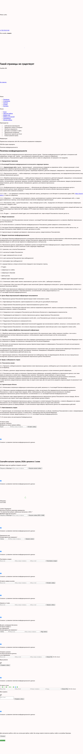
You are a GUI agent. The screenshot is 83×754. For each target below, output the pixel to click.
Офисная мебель (8, 113)
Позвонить (27, 753)
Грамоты (5, 102)
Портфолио (6, 99)
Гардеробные (7, 118)
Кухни (5, 112)
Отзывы (5, 104)
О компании (6, 101)
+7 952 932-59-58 (4, 30)
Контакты (5, 106)
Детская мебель (7, 120)
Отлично (3, 736)
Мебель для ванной (9, 116)
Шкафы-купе (6, 115)
